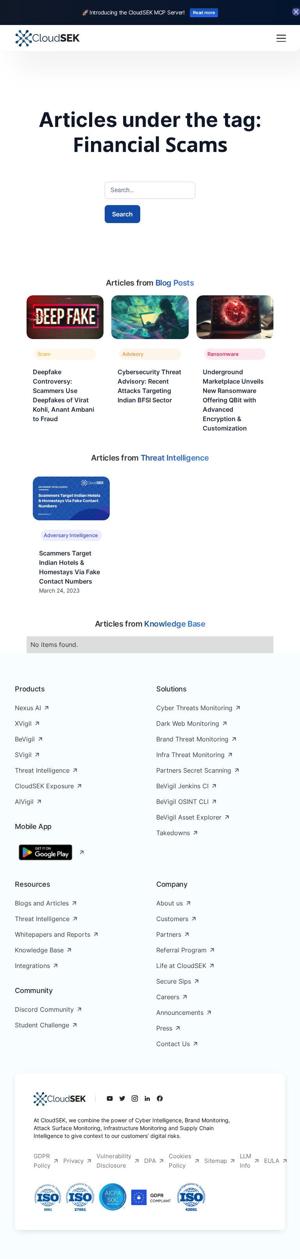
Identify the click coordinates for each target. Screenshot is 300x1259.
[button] (280, 38)
